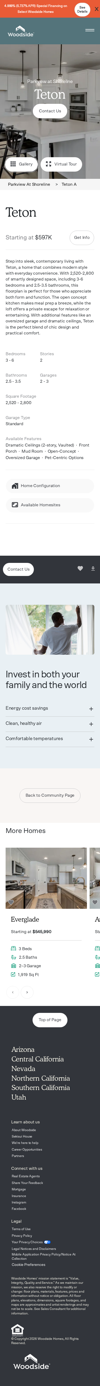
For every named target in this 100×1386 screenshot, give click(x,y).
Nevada (23, 1068)
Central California (37, 1059)
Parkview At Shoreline (29, 184)
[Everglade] (46, 914)
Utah (18, 1097)
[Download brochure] (93, 569)
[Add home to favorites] (80, 569)
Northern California (40, 1078)
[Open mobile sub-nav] (89, 31)
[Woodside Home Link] (20, 31)
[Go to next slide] (27, 993)
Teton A (69, 184)
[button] (50, 709)
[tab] (50, 709)
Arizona (23, 1049)
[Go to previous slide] (12, 993)
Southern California (40, 1087)
